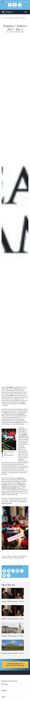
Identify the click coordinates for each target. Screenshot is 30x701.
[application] (15, 528)
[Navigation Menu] (25, 12)
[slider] (13, 547)
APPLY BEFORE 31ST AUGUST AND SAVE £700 (15, 664)
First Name (5, 684)
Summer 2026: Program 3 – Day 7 (13, 636)
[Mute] (22, 547)
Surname (5, 690)
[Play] (5, 547)
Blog (7, 18)
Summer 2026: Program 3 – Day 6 (13, 653)
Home (3, 18)
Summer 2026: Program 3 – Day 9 (13, 601)
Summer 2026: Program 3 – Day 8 (13, 618)
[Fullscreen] (24, 547)
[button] (4, 571)
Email (4, 696)
